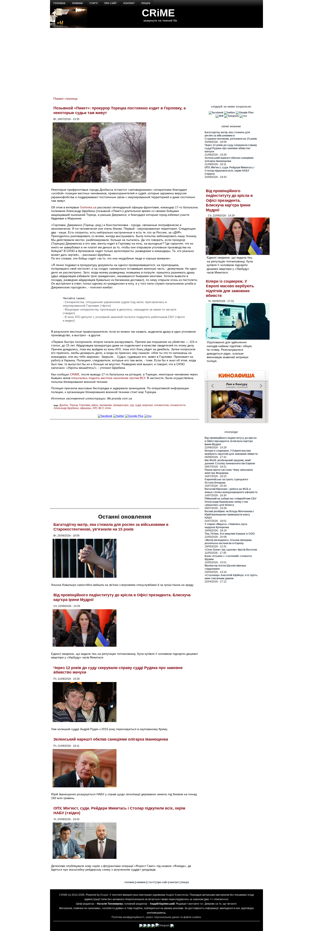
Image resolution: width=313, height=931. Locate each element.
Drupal (104, 894)
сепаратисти (177, 405)
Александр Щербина (66, 408)
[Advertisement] (156, 60)
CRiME (158, 13)
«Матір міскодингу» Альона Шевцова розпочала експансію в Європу (228, 542)
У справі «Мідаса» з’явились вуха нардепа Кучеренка (226, 526)
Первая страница (65, 98)
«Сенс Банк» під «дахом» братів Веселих (231, 549)
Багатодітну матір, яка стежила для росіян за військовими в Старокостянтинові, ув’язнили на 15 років (110, 526)
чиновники (105, 405)
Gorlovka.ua (88, 207)
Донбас (63, 405)
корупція (147, 405)
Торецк (74, 405)
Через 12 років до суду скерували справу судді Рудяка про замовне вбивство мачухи (231, 148)
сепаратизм (161, 405)
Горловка (84, 405)
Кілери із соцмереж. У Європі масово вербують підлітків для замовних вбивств (231, 452)
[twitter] (118, 416)
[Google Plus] (134, 416)
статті (93, 3)
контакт (129, 3)
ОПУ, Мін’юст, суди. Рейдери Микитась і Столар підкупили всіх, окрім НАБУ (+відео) (229, 170)
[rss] (148, 416)
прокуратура (120, 405)
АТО (95, 408)
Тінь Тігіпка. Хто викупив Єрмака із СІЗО (230, 533)
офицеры (85, 408)
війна (95, 405)
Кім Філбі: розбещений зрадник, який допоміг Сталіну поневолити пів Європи (230, 462)
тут (201, 903)
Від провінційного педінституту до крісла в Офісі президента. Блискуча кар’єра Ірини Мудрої (229, 200)
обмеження (220, 899)
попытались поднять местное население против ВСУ (108, 378)
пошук (145, 3)
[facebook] (105, 416)
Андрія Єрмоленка (177, 894)
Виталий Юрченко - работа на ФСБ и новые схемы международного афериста (231, 491)
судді (138, 405)
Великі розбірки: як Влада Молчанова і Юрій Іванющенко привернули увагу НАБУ (229, 514)
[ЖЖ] (219, 115)
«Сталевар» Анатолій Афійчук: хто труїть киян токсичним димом (231, 577)
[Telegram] (231, 115)
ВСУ (101, 408)
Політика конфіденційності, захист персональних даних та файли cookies (156, 917)
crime (108, 408)
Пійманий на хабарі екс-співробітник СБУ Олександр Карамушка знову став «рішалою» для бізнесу (230, 501)
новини (77, 3)
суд (132, 405)
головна (59, 3)
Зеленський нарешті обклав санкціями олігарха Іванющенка (110, 739)
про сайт (110, 3)
